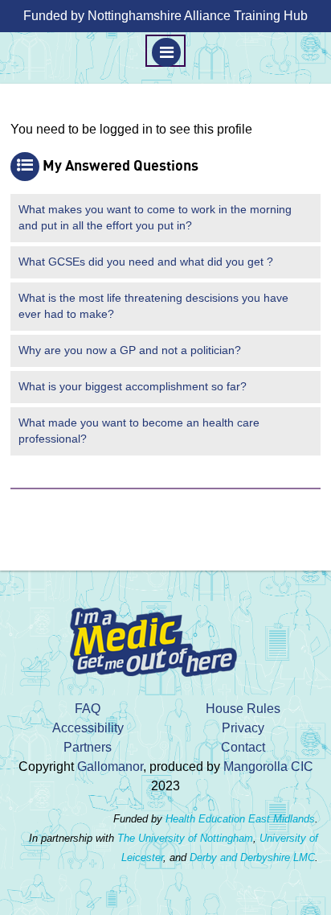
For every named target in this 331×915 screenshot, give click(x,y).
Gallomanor (110, 766)
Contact (243, 747)
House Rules (243, 708)
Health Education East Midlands (240, 819)
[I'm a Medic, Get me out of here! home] (165, 637)
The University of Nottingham (185, 838)
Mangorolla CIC (268, 766)
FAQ (87, 708)
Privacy (243, 728)
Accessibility (88, 728)
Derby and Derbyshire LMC (252, 857)
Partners (87, 747)
